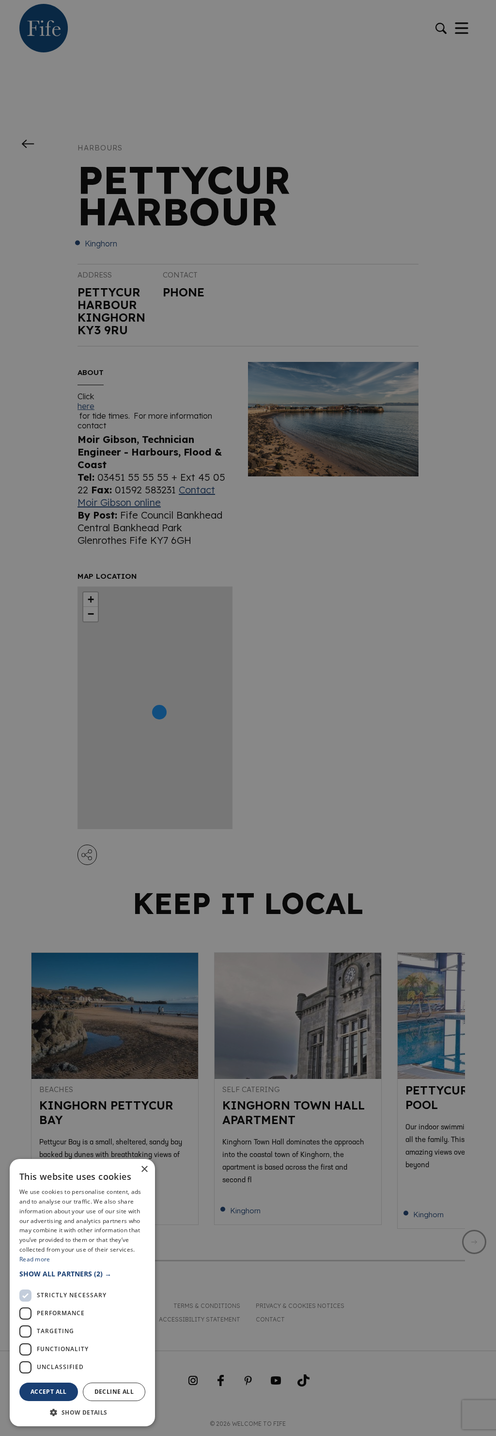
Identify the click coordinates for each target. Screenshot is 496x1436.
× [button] (144, 1169)
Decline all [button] (114, 1391)
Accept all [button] (49, 1391)
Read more (34, 1259)
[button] (82, 1273)
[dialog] (248, 718)
